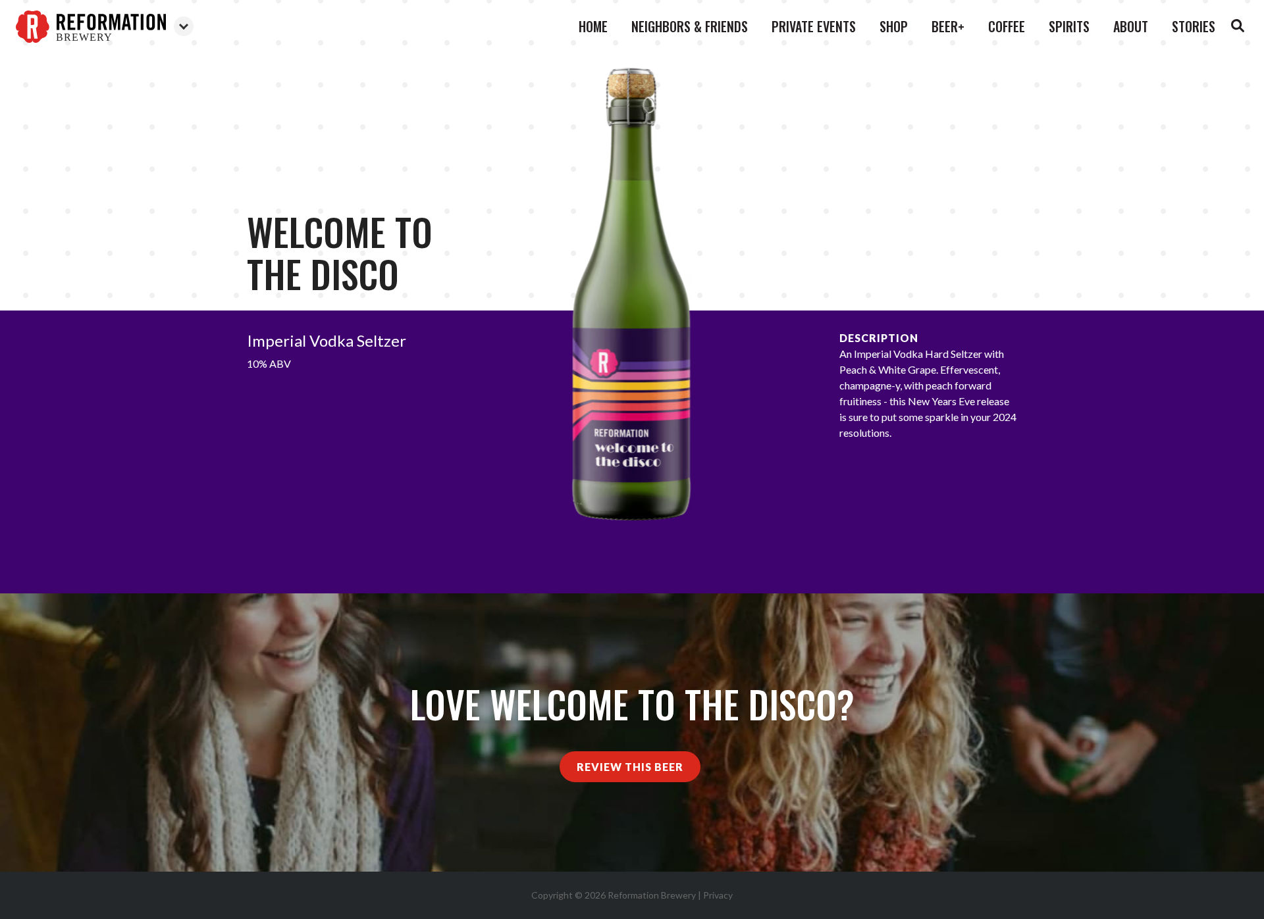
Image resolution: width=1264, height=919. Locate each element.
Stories (1193, 26)
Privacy (718, 895)
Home (593, 26)
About (1130, 26)
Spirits (1069, 26)
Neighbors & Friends (689, 26)
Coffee (1006, 26)
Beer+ (948, 26)
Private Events (814, 26)
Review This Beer (630, 766)
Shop (894, 26)
